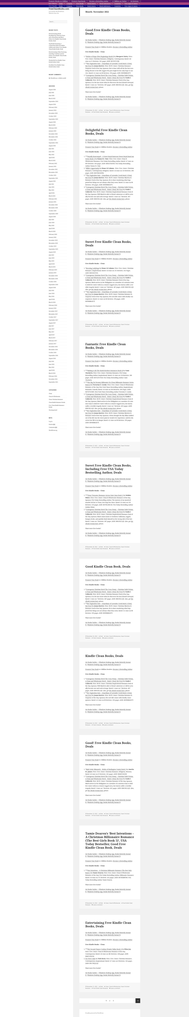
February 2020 (53, 234)
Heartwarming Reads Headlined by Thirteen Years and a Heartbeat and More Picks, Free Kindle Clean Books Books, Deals (57, 37)
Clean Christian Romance (56, 399)
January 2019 (52, 273)
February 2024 (53, 107)
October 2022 (52, 140)
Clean (50, 393)
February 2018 (53, 305)
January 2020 (52, 237)
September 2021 (53, 178)
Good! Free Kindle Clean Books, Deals (108, 744)
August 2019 (52, 252)
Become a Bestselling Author (98, 1)
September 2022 (53, 143)
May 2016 (51, 367)
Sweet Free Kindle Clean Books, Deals (108, 243)
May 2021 (51, 190)
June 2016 (51, 364)
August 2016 (52, 358)
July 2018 (51, 290)
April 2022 (52, 157)
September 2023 (53, 119)
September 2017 (53, 320)
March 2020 (52, 231)
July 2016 (51, 361)
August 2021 (52, 181)
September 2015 (53, 382)
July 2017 (51, 326)
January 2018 (52, 308)
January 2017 (52, 343)
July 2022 (51, 148)
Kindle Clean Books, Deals (104, 656)
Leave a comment (115, 112)
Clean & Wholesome (54, 396)
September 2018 (53, 284)
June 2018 (51, 293)
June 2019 (51, 258)
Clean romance (97, 638)
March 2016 (52, 373)
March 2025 (52, 98)
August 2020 (52, 216)
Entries (52, 424)
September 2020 (53, 213)
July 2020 (51, 219)
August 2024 (52, 104)
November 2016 (53, 349)
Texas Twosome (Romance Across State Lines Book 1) (105, 495)
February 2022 (53, 163)
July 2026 (51, 92)
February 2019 (53, 270)
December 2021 (53, 169)
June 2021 (51, 187)
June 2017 (51, 329)
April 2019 (52, 264)
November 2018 (53, 278)
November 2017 (53, 314)
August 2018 (52, 287)
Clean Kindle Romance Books (57, 402)
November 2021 (53, 172)
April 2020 (52, 228)
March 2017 (52, 338)
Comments (53, 427)
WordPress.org (53, 430)
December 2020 (53, 205)
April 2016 (52, 370)
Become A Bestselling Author (122, 47)
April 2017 (52, 335)
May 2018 (51, 296)
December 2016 (53, 346)
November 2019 (53, 243)
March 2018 (52, 302)
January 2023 (52, 131)
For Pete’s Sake (90, 959)
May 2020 (51, 225)
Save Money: (53, 4)
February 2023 (53, 128)
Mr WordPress (53, 78)
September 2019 (53, 249)
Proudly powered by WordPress (94, 1013)
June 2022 (51, 151)
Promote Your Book (91, 47)
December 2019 (53, 240)
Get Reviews (134, 1)
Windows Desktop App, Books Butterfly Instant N (103, 42)
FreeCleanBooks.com (59, 8)
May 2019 (51, 261)
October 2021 (52, 175)
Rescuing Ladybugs (92, 268)
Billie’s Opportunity (92, 168)
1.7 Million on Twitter (119, 1)
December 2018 (53, 276)
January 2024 (52, 110)
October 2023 (52, 116)
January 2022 (52, 166)
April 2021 (52, 193)
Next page (137, 1000)
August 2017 (52, 323)
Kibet (101, 110)
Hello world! (62, 78)
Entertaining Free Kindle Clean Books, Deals (108, 924)
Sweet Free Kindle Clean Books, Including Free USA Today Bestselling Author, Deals (108, 468)
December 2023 (53, 113)
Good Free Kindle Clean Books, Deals (107, 31)
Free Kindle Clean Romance (100, 112)
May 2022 (51, 154)
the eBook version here (117, 199)
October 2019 (52, 246)
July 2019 (51, 255)
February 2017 (53, 341)
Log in (50, 421)
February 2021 (53, 199)
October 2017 (52, 317)
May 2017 (51, 332)
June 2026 (51, 95)
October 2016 (52, 352)
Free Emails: (53, 6)
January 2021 (52, 202)
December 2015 (53, 379)
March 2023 (52, 125)
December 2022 (53, 134)
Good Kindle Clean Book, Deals (107, 566)
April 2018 (52, 299)
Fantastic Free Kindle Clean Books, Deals (105, 346)
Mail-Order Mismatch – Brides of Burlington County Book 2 (106, 769)
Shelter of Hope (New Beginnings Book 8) (100, 56)
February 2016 (53, 376)
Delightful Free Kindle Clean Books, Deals (106, 131)
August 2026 (52, 89)
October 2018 (52, 281)
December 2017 (53, 311)
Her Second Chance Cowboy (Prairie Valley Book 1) (105, 949)
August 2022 (52, 146)
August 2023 (52, 122)
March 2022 (52, 160)
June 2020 (51, 222)
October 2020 (52, 211)
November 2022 (53, 137)
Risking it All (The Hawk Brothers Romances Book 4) (105, 371)
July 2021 (51, 184)
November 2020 (53, 208)
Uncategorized (53, 410)
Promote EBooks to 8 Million (58, 1)
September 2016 (53, 355)
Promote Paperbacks (78, 1)
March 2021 (52, 196)
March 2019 (52, 267)
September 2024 (53, 101)
